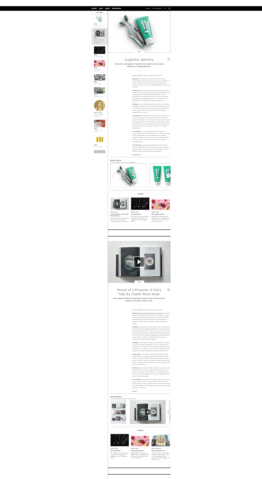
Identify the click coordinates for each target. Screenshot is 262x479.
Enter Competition (116, 8)
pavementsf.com (136, 154)
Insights (100, 112)
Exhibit (139, 51)
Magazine (107, 8)
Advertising (158, 448)
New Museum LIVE (98, 96)
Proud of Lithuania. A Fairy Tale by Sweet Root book (119, 215)
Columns (96, 112)
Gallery (101, 8)
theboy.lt (134, 391)
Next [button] (169, 176)
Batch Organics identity (158, 214)
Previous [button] (112, 176)
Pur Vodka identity (136, 214)
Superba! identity (98, 25)
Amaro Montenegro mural (158, 450)
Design (116, 212)
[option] (128, 176)
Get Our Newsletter (157, 8)
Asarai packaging (98, 146)
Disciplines (94, 8)
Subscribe (148, 8)
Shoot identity (97, 83)
